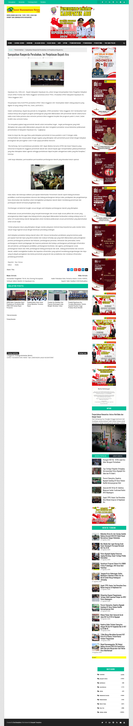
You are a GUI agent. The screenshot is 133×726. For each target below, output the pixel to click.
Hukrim (29, 43)
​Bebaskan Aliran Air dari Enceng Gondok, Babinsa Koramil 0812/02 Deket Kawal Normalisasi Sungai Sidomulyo (113, 536)
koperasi (102, 683)
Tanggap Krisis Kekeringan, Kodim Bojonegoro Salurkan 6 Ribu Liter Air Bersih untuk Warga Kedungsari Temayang (112, 576)
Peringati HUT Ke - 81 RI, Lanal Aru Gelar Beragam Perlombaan (114, 461)
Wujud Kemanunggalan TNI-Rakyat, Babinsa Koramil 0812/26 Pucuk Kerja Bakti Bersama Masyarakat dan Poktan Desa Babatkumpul (112, 647)
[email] (120, 2)
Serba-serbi (103, 712)
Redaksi (43, 2)
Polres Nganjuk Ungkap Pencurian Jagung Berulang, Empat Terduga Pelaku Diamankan (113, 555)
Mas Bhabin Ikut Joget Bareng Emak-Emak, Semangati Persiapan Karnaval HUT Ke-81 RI (112, 546)
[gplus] (109, 2)
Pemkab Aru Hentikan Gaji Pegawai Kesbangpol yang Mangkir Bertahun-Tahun (55, 304)
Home (10, 43)
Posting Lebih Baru (13, 353)
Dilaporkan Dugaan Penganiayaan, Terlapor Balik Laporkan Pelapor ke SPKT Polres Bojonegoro (113, 597)
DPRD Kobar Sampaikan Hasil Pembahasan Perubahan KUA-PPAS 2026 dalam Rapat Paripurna (15, 304)
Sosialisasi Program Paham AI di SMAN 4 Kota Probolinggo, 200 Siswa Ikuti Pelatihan (113, 565)
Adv (59, 43)
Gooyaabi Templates (36, 722)
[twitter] (102, 2)
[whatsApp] (98, 2)
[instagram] (113, 2)
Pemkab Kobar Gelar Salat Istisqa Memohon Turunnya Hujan (35, 304)
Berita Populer (100, 456)
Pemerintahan (75, 43)
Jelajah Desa (40, 43)
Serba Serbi (19, 43)
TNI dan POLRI (110, 43)
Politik (101, 708)
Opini (65, 43)
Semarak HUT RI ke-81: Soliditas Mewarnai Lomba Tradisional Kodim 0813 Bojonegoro (114, 490)
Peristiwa (98, 43)
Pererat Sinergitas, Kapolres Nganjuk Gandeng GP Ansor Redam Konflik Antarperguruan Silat (114, 480)
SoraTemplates (17, 722)
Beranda (21, 2)
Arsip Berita (117, 456)
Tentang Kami (32, 2)
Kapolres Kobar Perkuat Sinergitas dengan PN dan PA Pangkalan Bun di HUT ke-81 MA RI (113, 626)
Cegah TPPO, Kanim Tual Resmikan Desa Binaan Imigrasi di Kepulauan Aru (114, 499)
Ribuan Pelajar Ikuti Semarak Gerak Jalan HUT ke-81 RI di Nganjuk (111, 616)
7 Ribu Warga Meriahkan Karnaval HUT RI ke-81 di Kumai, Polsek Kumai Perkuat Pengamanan (112, 636)
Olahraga (102, 687)
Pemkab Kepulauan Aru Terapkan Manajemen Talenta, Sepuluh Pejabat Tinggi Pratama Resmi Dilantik (77, 304)
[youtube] (124, 2)
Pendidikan (87, 43)
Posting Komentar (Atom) (23, 355)
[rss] (116, 2)
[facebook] (106, 2)
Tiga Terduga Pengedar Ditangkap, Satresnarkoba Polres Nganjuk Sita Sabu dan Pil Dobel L (114, 471)
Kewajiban (11, 2)
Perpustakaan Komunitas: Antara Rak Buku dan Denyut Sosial (107, 415)
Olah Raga (51, 43)
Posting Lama (82, 353)
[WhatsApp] (98, 722)
